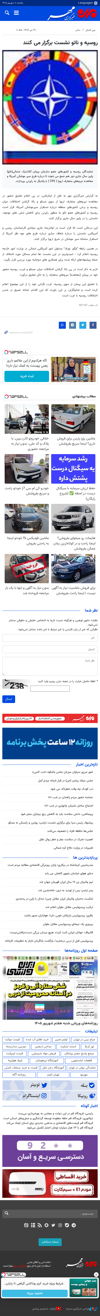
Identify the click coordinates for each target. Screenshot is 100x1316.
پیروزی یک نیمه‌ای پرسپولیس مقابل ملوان (68, 924)
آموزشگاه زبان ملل (53, 1067)
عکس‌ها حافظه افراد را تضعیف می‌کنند (70, 831)
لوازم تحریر (61, 1039)
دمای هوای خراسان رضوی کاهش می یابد (69, 873)
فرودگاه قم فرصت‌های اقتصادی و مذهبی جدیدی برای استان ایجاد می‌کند (49, 1123)
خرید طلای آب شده (37, 1039)
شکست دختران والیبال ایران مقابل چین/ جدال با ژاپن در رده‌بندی (54, 899)
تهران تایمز (53, 1074)
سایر (78, 30)
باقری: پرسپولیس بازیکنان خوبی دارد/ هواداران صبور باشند (58, 915)
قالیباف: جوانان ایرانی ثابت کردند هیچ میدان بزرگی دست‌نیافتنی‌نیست (51, 932)
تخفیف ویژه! (35, 1293)
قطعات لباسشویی (81, 1060)
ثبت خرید (27, 376)
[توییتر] (53, 1225)
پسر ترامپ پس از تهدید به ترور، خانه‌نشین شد (65, 890)
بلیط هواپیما (15, 1060)
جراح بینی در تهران (84, 1039)
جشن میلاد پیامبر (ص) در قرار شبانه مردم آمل (65, 780)
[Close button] (96, 1274)
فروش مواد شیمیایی (44, 1053)
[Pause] (55, 378)
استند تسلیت (68, 1046)
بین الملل (90, 30)
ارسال (8, 699)
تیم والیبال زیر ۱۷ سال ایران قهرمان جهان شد (66, 882)
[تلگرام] (74, 1225)
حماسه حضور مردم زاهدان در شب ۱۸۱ (70, 797)
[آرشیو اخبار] (33, 1225)
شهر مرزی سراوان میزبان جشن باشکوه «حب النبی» (62, 772)
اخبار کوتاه (89, 1106)
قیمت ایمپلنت (14, 1053)
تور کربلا (89, 1046)
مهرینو (84, 1074)
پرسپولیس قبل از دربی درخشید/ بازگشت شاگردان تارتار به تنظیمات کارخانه (49, 941)
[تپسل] (6, 352)
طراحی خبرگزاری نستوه (77, 1309)
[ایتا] (26, 1225)
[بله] (67, 1225)
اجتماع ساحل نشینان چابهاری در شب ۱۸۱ (68, 806)
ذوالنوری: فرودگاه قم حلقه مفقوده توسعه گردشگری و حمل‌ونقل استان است (48, 1118)
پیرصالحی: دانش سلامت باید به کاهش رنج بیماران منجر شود (57, 814)
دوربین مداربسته (16, 1046)
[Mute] (62, 378)
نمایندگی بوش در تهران (82, 1067)
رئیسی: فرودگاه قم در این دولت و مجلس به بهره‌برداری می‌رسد (55, 1113)
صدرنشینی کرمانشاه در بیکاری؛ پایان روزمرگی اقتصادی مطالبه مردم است (50, 865)
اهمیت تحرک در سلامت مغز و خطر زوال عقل (66, 839)
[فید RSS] (40, 1225)
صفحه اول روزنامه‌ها (81, 951)
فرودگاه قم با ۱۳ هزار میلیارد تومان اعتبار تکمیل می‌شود (60, 1127)
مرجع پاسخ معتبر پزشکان (79, 1053)
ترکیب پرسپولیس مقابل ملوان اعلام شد (69, 907)
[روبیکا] (47, 1225)
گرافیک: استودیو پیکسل (44, 1309)
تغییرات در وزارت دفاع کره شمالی (73, 848)
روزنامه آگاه (19, 1074)
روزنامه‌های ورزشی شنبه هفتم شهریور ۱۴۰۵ (66, 1023)
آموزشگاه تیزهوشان (47, 1060)
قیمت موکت (12, 1039)
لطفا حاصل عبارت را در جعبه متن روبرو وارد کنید (68, 681)
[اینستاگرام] (60, 1225)
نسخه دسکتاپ (50, 1242)
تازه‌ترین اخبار (87, 765)
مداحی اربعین (43, 1046)
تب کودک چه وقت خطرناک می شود (71, 789)
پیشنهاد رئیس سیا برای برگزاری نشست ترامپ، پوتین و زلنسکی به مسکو (50, 822)
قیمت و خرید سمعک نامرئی (20, 1067)
